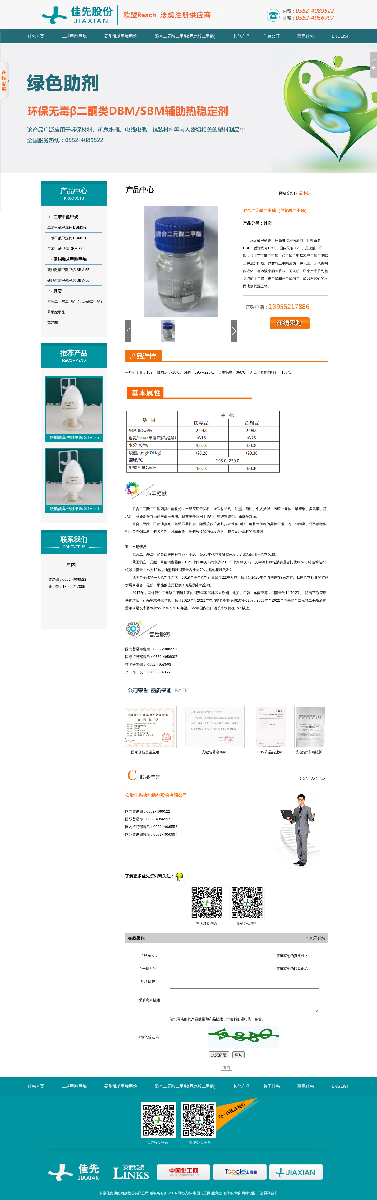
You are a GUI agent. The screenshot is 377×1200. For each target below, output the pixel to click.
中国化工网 (202, 1193)
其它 (58, 291)
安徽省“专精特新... (289, 752)
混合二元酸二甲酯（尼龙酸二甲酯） (75, 301)
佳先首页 (36, 36)
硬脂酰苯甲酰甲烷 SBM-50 (68, 280)
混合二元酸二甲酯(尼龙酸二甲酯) (185, 36)
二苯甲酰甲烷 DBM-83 (65, 249)
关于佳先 (271, 1086)
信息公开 (271, 36)
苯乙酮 (52, 323)
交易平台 (267, 1193)
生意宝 (216, 1193)
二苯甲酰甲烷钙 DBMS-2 (67, 227)
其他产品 (241, 36)
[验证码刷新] (243, 1037)
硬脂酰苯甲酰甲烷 (120, 36)
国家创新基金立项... (125, 752)
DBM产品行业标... (250, 752)
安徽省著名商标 (193, 752)
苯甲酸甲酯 (56, 312)
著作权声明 (232, 1193)
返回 (226, 1068)
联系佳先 (305, 36)
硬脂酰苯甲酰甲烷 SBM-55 (68, 270)
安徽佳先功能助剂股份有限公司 (124, 1193)
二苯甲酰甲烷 (74, 36)
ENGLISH (341, 36)
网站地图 (249, 1193)
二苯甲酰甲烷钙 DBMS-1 (67, 238)
